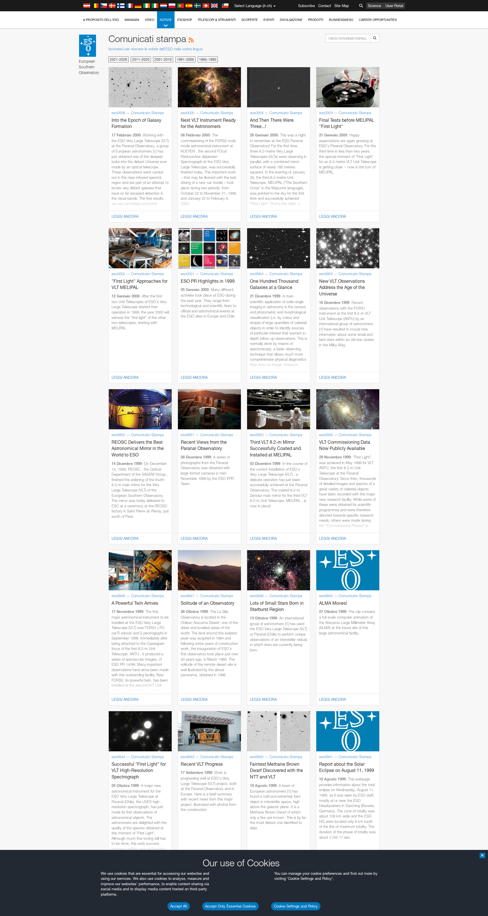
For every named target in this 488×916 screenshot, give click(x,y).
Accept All (178, 906)
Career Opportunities (378, 20)
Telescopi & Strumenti (217, 20)
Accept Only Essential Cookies (230, 906)
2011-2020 (140, 59)
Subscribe (306, 5)
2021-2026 (118, 59)
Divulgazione (291, 20)
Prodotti (315, 20)
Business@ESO (341, 20)
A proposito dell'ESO (101, 20)
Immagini (132, 20)
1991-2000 (185, 59)
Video (149, 20)
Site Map (341, 5)
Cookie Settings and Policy (296, 906)
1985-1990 (207, 59)
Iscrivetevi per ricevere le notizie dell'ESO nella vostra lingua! (155, 49)
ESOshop (184, 20)
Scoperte (249, 20)
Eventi (268, 20)
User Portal (394, 5)
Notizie (166, 20)
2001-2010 (163, 59)
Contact (324, 5)
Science (374, 5)
